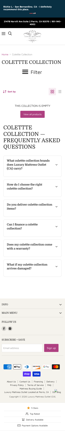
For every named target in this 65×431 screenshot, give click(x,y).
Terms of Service (35, 385)
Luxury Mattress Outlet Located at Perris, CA (26, 392)
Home (5, 54)
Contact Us (25, 381)
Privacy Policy (17, 385)
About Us (11, 381)
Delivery (50, 381)
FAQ (49, 385)
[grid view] (52, 91)
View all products (33, 114)
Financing (38, 381)
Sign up (51, 347)
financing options (31, 236)
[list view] (59, 91)
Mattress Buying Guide (31, 388)
